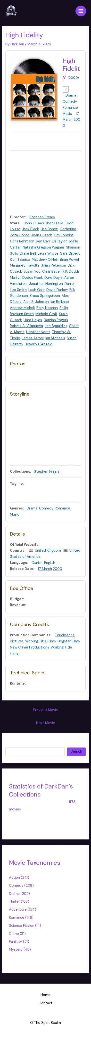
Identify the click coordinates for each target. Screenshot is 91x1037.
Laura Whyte (48, 253)
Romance (70, 107)
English (49, 562)
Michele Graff (46, 314)
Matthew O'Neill (45, 259)
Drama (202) (19, 893)
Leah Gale (36, 290)
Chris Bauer (51, 271)
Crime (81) (17, 933)
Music (67, 113)
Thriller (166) (19, 901)
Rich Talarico (20, 259)
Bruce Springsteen (45, 295)
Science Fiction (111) (25, 925)
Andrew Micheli (22, 308)
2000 (73, 78)
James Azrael (33, 338)
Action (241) (19, 877)
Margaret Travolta (25, 265)
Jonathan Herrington (46, 283)
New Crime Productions (29, 647)
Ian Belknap (59, 301)
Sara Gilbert (70, 253)
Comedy (70, 101)
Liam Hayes (33, 320)
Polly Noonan (47, 308)
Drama (71, 95)
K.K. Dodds (71, 271)
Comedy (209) (21, 885)
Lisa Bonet (49, 229)
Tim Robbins (64, 235)
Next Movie (45, 723)
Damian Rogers (56, 320)
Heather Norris (38, 332)
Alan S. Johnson (36, 301)
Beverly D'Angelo (38, 344)
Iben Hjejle (54, 223)
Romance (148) (21, 917)
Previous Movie (45, 710)
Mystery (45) (20, 949)
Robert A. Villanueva (26, 326)
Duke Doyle (53, 277)
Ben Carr (43, 241)
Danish (37, 562)
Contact (46, 1003)
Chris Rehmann (22, 241)
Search (76, 751)
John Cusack (34, 223)
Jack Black (30, 229)
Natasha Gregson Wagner (43, 247)
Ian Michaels (55, 338)
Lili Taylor (59, 241)
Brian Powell (70, 259)
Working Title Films (40, 641)
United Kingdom (48, 550)
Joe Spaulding (56, 326)
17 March (45, 569)
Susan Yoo (32, 271)
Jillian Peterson (53, 265)
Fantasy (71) (19, 941)
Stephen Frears (42, 217)
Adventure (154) (22, 909)
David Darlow (57, 290)
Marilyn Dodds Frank (26, 277)
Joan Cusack (41, 235)
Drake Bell (28, 253)
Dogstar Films (69, 641)
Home (45, 995)
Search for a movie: (21, 744)
